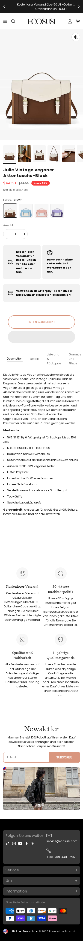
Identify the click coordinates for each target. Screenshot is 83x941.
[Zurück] (4, 6)
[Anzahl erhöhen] (24, 234)
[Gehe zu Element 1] (9, 154)
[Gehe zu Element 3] (39, 154)
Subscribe (64, 757)
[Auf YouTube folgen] (20, 843)
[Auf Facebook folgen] (26, 843)
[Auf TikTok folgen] (8, 843)
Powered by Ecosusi (62, 931)
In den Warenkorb (42, 322)
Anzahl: (8, 225)
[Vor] (79, 6)
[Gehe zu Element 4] (53, 154)
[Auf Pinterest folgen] (33, 843)
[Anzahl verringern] (6, 234)
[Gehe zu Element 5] (68, 154)
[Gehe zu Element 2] (24, 154)
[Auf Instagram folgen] (14, 843)
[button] (41, 337)
